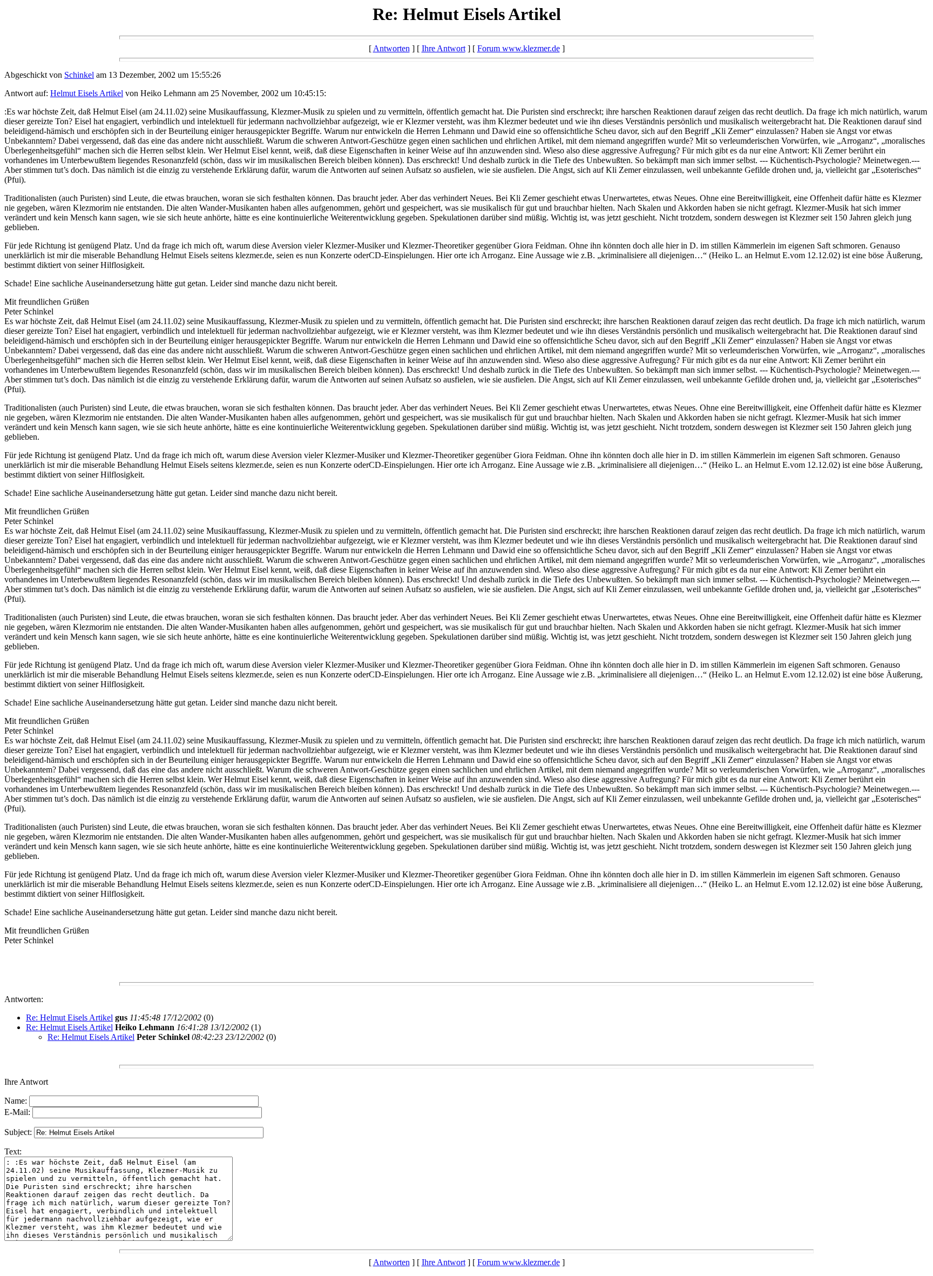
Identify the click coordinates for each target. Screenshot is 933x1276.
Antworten (391, 48)
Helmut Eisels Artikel (86, 93)
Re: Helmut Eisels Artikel (69, 1017)
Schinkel (79, 74)
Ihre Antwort (443, 48)
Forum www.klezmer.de (518, 48)
